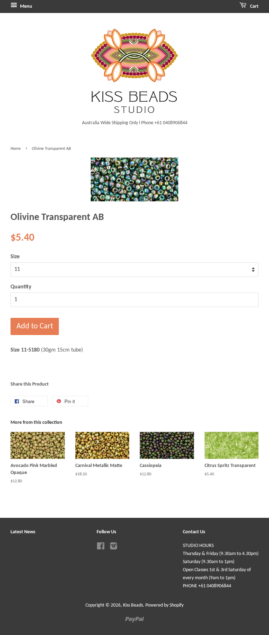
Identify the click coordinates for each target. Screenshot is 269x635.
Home (16, 149)
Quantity (21, 287)
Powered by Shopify (164, 605)
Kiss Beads (133, 605)
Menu (25, 6)
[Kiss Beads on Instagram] (113, 548)
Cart (253, 6)
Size (15, 257)
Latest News (23, 532)
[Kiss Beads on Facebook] (101, 548)
